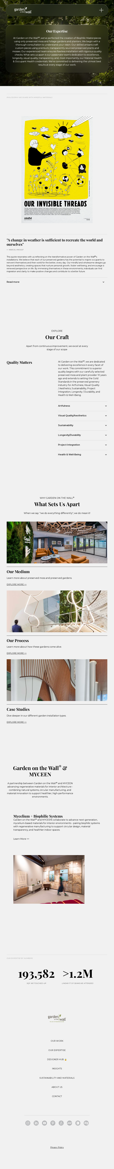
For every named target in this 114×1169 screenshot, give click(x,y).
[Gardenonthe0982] (52, 1123)
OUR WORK (57, 1041)
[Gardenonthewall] (27, 1123)
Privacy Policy (57, 1147)
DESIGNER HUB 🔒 (57, 1059)
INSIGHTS (57, 1068)
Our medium (18, 571)
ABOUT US (57, 1087)
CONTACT (57, 1096)
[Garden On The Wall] (61, 1123)
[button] (57, 281)
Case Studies (18, 709)
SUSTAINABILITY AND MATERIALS (57, 1078)
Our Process (18, 640)
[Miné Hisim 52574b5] (36, 1123)
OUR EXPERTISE (57, 1050)
